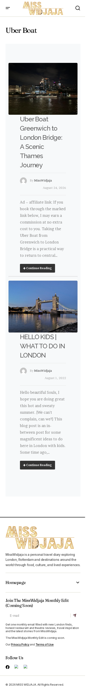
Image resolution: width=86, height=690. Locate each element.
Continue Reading (38, 268)
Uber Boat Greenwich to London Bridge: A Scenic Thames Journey (41, 142)
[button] (7, 8)
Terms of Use (45, 644)
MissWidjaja (43, 180)
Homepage (16, 582)
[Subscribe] (75, 615)
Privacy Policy (20, 644)
